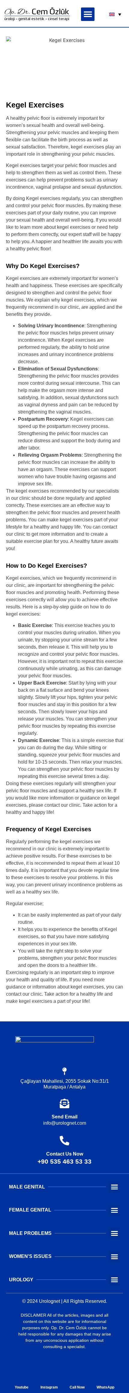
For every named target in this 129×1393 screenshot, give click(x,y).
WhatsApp (105, 1387)
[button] (87, 14)
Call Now (77, 1387)
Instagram (49, 1387)
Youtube (21, 1387)
